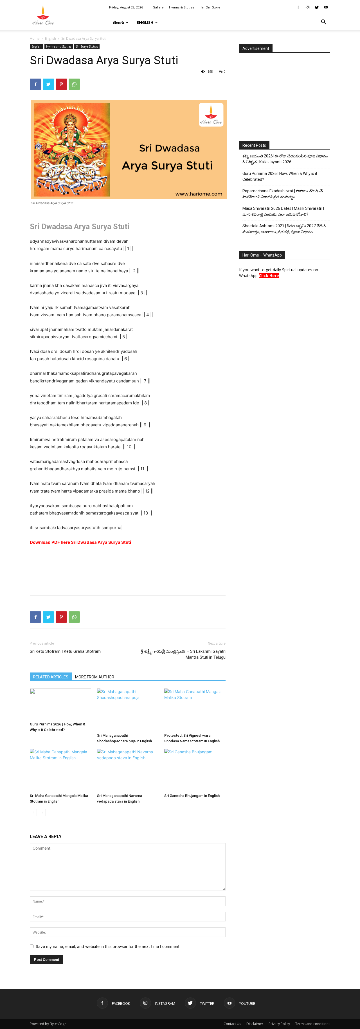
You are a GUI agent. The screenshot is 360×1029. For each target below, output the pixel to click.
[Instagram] (307, 7)
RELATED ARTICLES (50, 677)
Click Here (269, 275)
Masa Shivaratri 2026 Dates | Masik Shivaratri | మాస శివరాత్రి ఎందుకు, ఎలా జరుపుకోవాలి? (283, 211)
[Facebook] (298, 7)
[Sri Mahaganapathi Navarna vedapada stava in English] (127, 770)
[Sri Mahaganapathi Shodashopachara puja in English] (127, 710)
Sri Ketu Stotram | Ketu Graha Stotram (65, 651)
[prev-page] (33, 812)
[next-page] (42, 812)
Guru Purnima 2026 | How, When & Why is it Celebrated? (279, 176)
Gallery (158, 7)
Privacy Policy (279, 1023)
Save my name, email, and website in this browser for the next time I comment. (108, 946)
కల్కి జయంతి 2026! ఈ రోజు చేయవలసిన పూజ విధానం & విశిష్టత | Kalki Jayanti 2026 (285, 159)
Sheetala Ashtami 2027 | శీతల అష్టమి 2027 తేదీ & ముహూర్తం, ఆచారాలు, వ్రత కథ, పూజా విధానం (284, 229)
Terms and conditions (312, 1023)
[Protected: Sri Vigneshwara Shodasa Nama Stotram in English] (195, 710)
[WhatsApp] (74, 84)
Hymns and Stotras (58, 46)
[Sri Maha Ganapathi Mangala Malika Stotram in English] (60, 770)
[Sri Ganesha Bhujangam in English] (195, 770)
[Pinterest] (61, 84)
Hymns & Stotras (181, 7)
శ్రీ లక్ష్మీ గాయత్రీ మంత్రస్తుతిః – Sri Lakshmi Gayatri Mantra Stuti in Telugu (183, 654)
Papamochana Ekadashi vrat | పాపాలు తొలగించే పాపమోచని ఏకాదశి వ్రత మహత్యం (282, 194)
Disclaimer (254, 1023)
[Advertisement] (128, 576)
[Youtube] (326, 7)
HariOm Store (209, 7)
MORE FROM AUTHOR (94, 677)
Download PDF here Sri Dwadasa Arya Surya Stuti (80, 542)
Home (35, 38)
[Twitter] (316, 7)
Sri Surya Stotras (87, 46)
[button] (323, 22)
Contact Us (232, 1023)
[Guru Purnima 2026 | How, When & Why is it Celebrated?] (60, 704)
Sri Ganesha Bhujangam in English (192, 796)
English (145, 22)
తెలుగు (118, 22)
